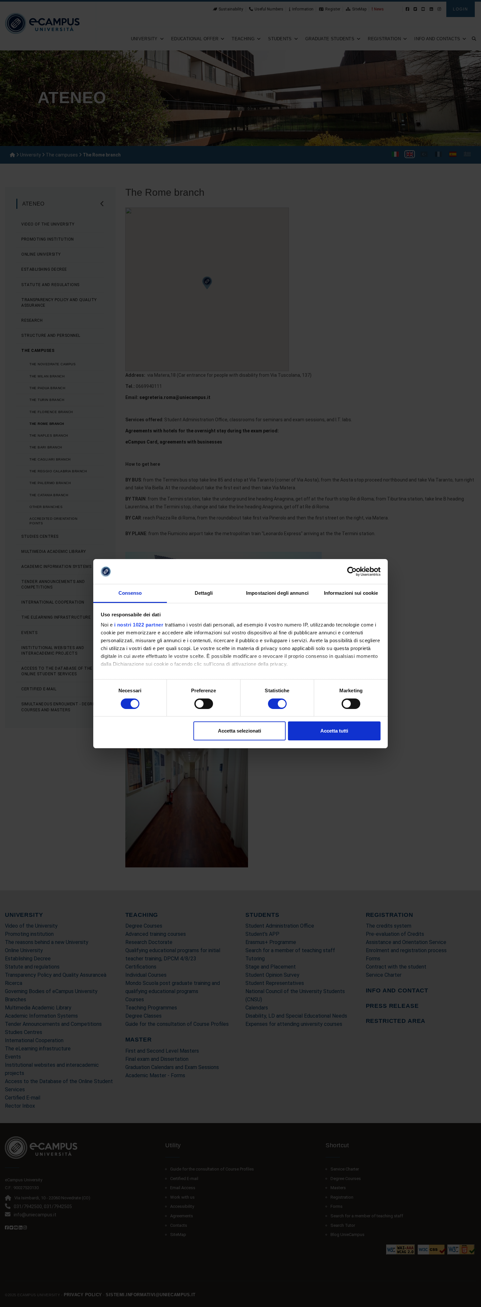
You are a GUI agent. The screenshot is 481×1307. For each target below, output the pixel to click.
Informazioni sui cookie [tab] (351, 593)
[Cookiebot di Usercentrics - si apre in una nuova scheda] (352, 571)
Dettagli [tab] (204, 593)
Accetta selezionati (239, 731)
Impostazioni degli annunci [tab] (277, 593)
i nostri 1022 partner (139, 624)
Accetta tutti (334, 731)
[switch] (203, 704)
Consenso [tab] (130, 593)
